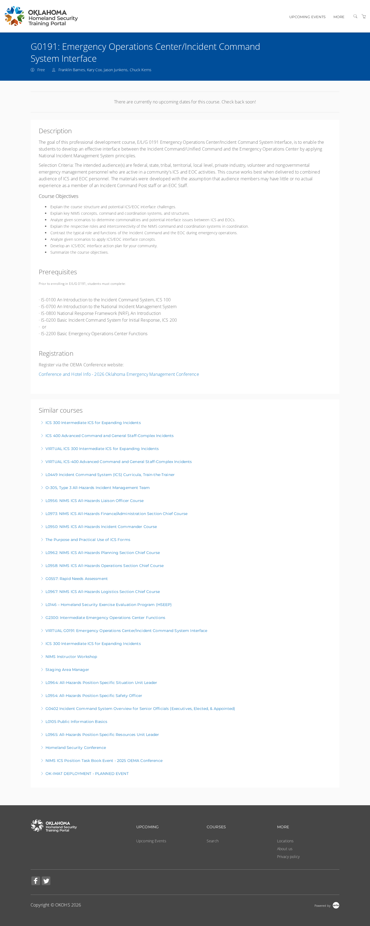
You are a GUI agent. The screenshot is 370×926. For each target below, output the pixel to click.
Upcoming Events (307, 17)
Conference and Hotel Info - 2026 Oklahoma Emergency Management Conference (119, 374)
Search (213, 840)
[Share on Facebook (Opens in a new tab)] (35, 881)
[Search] (355, 16)
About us (285, 848)
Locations (285, 840)
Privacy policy (288, 856)
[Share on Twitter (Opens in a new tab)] (46, 881)
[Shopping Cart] (364, 16)
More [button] (339, 17)
